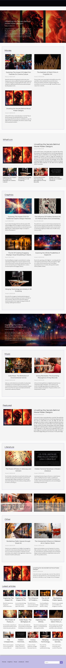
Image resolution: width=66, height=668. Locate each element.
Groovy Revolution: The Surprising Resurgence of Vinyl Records (40, 180)
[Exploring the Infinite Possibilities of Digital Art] (47, 242)
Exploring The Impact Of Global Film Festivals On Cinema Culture (9, 180)
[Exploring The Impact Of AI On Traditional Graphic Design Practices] (18, 206)
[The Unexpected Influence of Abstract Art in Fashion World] (47, 530)
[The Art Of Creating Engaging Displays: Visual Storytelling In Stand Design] (18, 242)
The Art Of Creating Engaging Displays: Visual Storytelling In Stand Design (18, 255)
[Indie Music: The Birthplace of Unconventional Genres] (18, 365)
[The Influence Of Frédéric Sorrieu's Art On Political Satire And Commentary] (47, 206)
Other (27, 662)
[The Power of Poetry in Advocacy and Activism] (18, 458)
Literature (21, 662)
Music (15, 662)
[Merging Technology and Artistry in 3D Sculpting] (25, 172)
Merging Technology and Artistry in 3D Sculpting (24, 179)
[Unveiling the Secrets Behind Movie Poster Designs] (18, 98)
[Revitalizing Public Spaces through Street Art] (18, 530)
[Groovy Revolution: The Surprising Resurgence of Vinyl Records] (41, 172)
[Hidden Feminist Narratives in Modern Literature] (56, 172)
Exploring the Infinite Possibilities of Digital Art (15, 326)
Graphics (10, 662)
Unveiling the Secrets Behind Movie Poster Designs (17, 22)
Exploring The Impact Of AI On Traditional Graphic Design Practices (49, 507)
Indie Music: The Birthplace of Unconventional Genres (25, 623)
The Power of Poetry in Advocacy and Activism (10, 623)
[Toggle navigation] (4, 3)
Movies (4, 662)
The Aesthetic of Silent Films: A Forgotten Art (56, 622)
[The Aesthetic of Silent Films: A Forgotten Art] (47, 61)
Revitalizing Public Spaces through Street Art (57, 601)
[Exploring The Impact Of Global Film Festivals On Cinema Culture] (18, 61)
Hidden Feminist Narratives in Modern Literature (55, 179)
